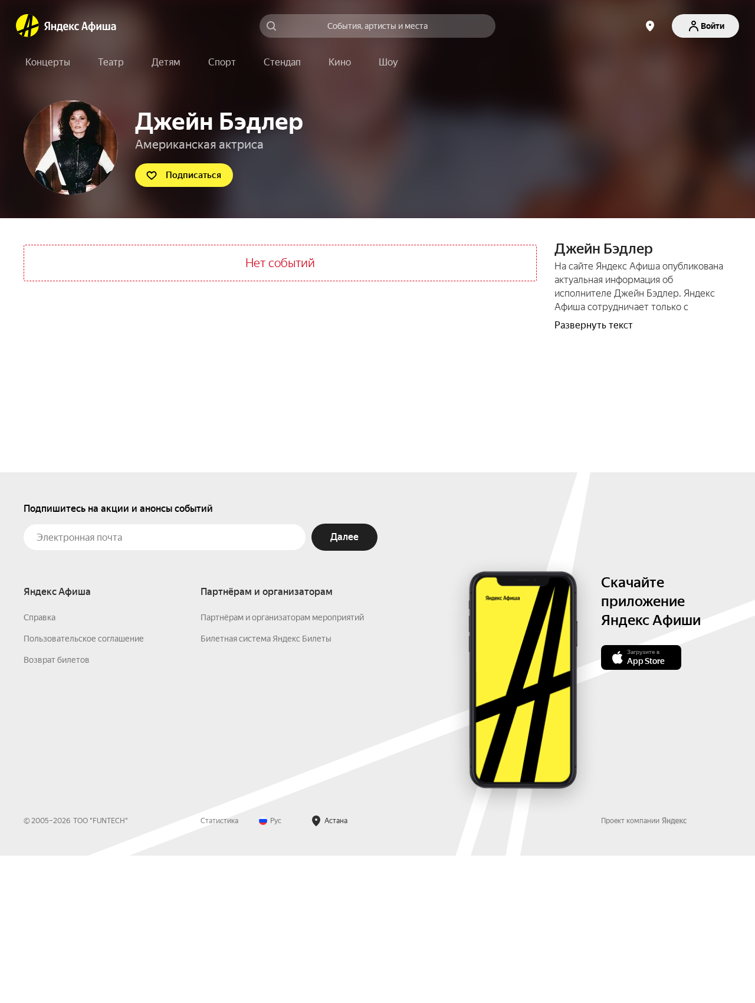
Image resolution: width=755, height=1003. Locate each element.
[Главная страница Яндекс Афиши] (28, 26)
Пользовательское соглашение (84, 638)
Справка (39, 617)
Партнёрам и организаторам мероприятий (282, 617)
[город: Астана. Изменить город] (650, 26)
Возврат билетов (57, 660)
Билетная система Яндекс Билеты (266, 638)
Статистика (219, 821)
